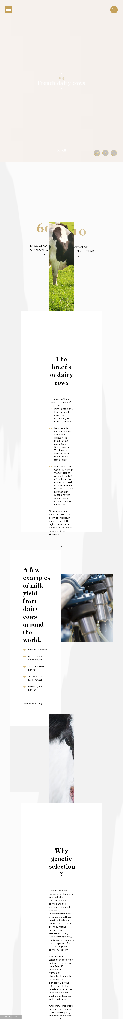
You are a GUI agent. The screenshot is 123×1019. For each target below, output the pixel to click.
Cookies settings (11, 1017)
